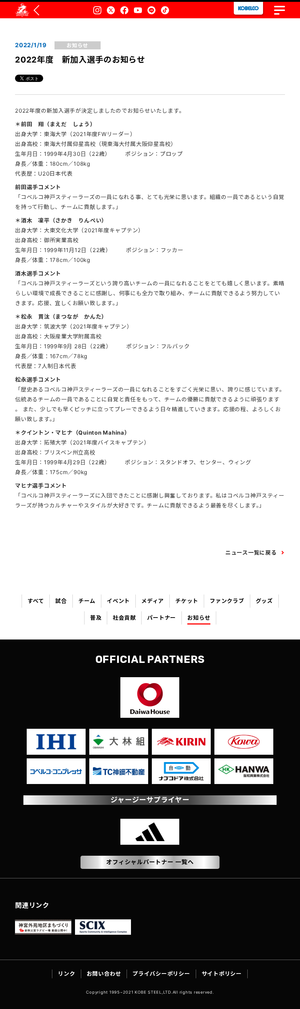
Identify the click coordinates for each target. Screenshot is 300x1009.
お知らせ (198, 617)
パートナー (161, 617)
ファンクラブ (227, 600)
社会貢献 (124, 617)
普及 (96, 617)
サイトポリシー (222, 973)
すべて (35, 600)
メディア (152, 600)
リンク (66, 973)
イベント (118, 600)
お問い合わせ (104, 973)
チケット (186, 600)
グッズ (264, 600)
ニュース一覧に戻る (251, 552)
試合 (61, 600)
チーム (86, 600)
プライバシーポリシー (161, 973)
